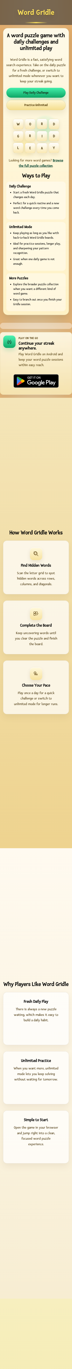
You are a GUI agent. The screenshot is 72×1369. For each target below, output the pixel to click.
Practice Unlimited (36, 105)
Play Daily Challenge (35, 93)
